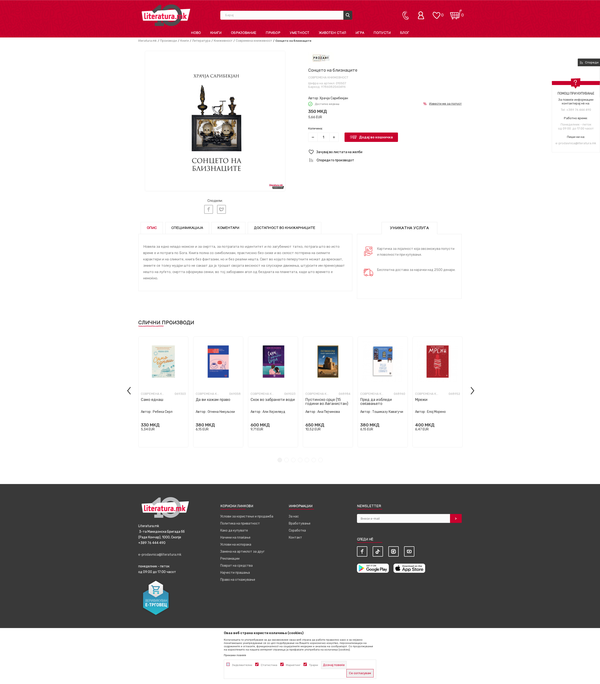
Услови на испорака (235, 545)
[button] (385, 152)
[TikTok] (377, 551)
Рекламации (230, 559)
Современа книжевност (254, 40)
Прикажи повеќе (235, 655)
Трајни (313, 665)
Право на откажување (237, 580)
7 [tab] (320, 460)
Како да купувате (234, 530)
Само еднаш (152, 400)
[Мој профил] (422, 15)
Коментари (228, 228)
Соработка (297, 530)
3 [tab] (293, 460)
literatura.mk (147, 40)
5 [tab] (307, 460)
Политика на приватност (240, 523)
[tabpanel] (163, 391)
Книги (184, 40)
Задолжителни (242, 665)
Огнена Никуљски (221, 412)
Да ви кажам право (213, 400)
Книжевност (223, 40)
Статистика (269, 665)
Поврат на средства (236, 566)
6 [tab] (313, 460)
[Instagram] (393, 551)
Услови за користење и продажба (246, 516)
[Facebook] (209, 209)
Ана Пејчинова (328, 412)
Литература (201, 40)
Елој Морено (436, 412)
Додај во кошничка (376, 137)
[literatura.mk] (166, 15)
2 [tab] (286, 460)
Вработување (300, 523)
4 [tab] (300, 460)
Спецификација (187, 228)
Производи (168, 40)
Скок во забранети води (273, 400)
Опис (152, 228)
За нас (294, 516)
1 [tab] (280, 460)
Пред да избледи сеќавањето (376, 402)
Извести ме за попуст (445, 103)
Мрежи (421, 400)
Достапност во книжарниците (284, 228)
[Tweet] (221, 209)
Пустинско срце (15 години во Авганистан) (326, 402)
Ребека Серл (162, 412)
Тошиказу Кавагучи (387, 412)
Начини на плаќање (235, 538)
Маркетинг (293, 665)
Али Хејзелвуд (273, 412)
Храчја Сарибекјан (333, 98)
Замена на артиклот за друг (242, 552)
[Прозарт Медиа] (321, 58)
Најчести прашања (235, 573)
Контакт (295, 538)
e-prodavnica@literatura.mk (575, 143)
